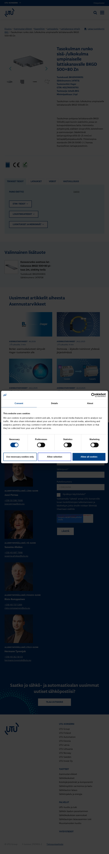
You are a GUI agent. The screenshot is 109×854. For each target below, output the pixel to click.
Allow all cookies (89, 456)
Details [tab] (54, 403)
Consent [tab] (19, 403)
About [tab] (90, 403)
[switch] (41, 445)
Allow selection (54, 456)
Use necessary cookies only (20, 456)
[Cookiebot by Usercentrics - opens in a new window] (93, 395)
